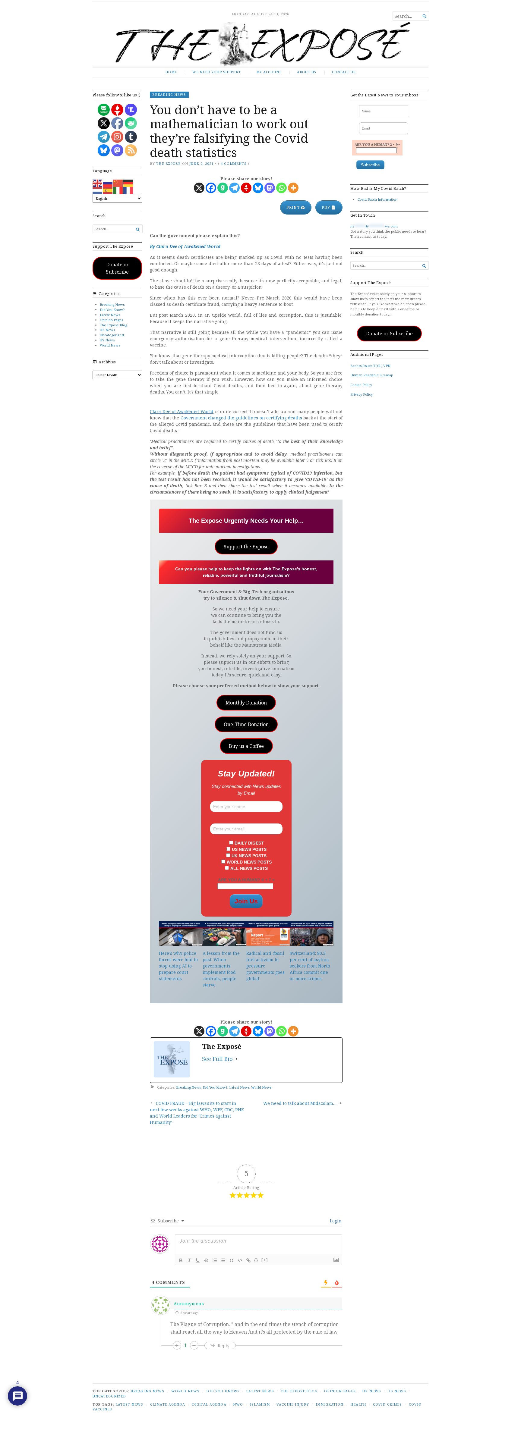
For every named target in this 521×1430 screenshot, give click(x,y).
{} (256, 1260)
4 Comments (234, 163)
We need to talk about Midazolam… (299, 1103)
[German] (128, 182)
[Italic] (189, 1260)
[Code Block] (240, 1260)
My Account (268, 72)
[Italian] (118, 190)
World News (110, 345)
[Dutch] (98, 190)
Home (171, 72)
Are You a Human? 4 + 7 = (246, 879)
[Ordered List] (214, 1260)
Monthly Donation (246, 702)
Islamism (260, 1404)
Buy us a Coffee (246, 746)
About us (306, 72)
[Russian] (108, 182)
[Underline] (198, 1260)
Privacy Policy (361, 394)
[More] (293, 188)
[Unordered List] (223, 1260)
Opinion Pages (111, 320)
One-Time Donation (246, 724)
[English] (98, 182)
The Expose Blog (113, 325)
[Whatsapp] (281, 188)
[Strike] (206, 1260)
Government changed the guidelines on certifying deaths (241, 418)
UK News (107, 330)
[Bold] (181, 1260)
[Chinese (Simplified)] (118, 182)
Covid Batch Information (377, 199)
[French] (128, 190)
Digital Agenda (209, 1404)
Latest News (110, 314)
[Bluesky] (258, 188)
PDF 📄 (329, 207)
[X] (199, 188)
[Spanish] (108, 190)
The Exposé (168, 163)
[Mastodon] (269, 188)
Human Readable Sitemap (371, 375)
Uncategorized (112, 335)
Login (335, 1221)
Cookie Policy (361, 384)
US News (107, 340)
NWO (238, 1404)
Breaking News (112, 304)
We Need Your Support (216, 72)
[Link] (248, 1260)
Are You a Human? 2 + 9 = (377, 144)
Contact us (344, 72)
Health (358, 1404)
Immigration (329, 1404)
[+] (264, 1260)
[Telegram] (234, 188)
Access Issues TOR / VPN (370, 365)
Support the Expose (246, 546)
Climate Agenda (167, 1404)
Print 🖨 (295, 207)
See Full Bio (217, 1058)
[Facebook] (211, 188)
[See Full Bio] (236, 1059)
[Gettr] (246, 188)
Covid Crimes (387, 1404)
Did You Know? (112, 309)
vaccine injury (292, 1404)
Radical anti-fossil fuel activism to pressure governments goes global (265, 965)
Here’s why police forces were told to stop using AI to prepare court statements (178, 965)
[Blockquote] (231, 1260)
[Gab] (222, 188)
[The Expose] (260, 44)
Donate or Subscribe (117, 268)
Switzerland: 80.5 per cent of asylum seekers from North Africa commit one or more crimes (310, 965)
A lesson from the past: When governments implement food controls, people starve (221, 969)
